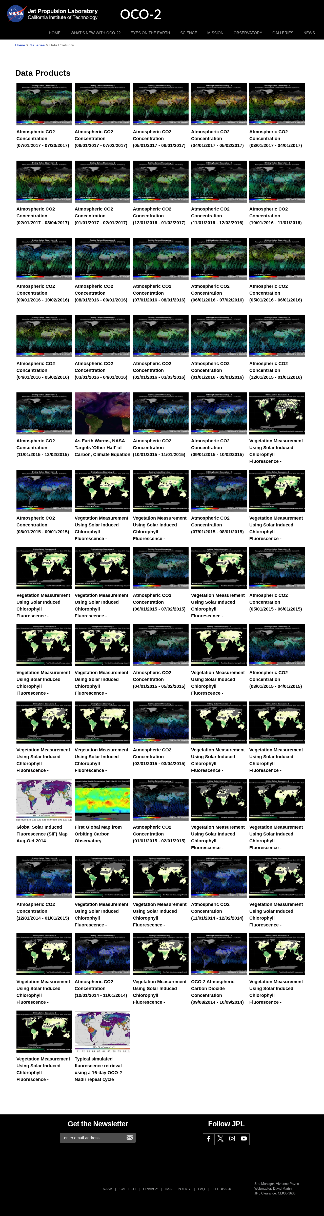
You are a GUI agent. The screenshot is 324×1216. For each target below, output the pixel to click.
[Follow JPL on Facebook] (209, 1139)
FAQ (201, 1189)
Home (54, 33)
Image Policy (178, 1189)
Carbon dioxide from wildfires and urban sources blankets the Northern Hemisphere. (102, 411)
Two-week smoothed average (275, 404)
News (309, 33)
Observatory (248, 33)
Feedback (222, 1189)
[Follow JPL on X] (220, 1139)
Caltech (127, 1189)
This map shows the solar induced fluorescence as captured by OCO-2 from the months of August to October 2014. (42, 808)
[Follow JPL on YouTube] (244, 1139)
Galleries (282, 33)
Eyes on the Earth (150, 33)
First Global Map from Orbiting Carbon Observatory (102, 794)
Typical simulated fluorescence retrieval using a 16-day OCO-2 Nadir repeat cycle (102, 1029)
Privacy (150, 1189)
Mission (215, 33)
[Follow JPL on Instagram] (232, 1139)
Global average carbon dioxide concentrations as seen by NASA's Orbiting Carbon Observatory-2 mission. (97, 962)
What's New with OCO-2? (95, 33)
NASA (107, 1189)
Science (188, 33)
